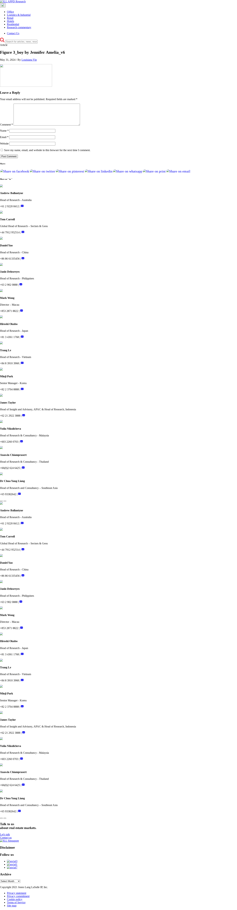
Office (10, 11)
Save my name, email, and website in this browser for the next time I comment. (47, 150)
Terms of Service (16, 902)
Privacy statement (16, 893)
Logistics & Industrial (19, 14)
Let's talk (5, 834)
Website (4, 143)
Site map (11, 905)
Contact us (6, 837)
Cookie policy (14, 899)
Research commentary (19, 27)
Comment (6, 124)
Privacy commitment (18, 896)
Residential (13, 24)
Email (4, 137)
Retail (10, 18)
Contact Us (13, 33)
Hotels (10, 21)
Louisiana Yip (29, 59)
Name (4, 130)
